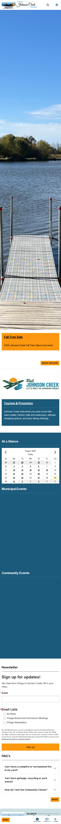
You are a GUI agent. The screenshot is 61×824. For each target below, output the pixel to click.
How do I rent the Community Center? (26, 789)
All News (11, 713)
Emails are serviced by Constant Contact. (16, 739)
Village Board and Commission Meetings (27, 718)
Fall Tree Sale (13, 337)
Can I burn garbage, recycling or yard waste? (26, 780)
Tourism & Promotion (18, 403)
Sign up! (30, 747)
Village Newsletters (16, 722)
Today (30, 454)
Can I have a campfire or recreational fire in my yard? (28, 768)
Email (5, 693)
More (55, 799)
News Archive (50, 363)
